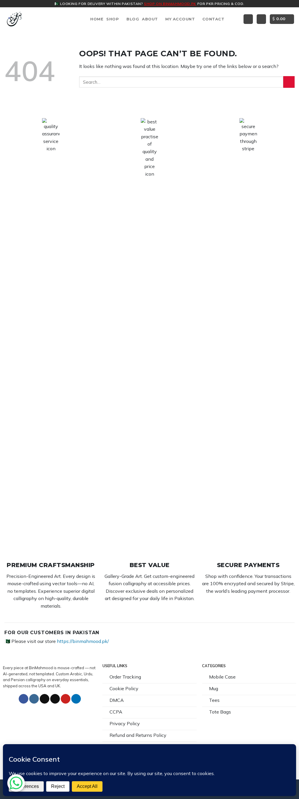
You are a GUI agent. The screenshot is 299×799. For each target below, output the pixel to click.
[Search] (248, 19)
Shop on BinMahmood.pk (170, 3)
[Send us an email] (55, 699)
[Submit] (289, 82)
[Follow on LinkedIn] (76, 699)
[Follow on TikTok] (44, 699)
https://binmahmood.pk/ (83, 641)
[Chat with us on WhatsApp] (16, 783)
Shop (112, 19)
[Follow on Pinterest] (65, 699)
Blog (132, 19)
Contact (213, 19)
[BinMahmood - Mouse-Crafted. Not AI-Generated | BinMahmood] (14, 19)
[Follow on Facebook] (23, 699)
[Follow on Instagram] (34, 699)
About (150, 19)
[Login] (261, 19)
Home (96, 19)
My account (180, 19)
